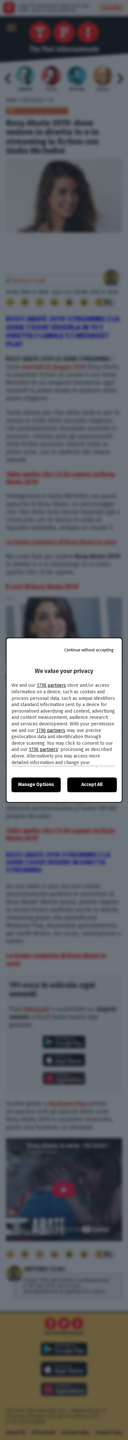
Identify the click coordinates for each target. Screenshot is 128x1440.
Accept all (91, 784)
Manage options (36, 784)
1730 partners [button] (51, 685)
